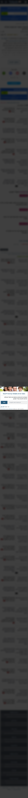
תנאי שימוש (10, 408)
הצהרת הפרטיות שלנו (4, 408)
